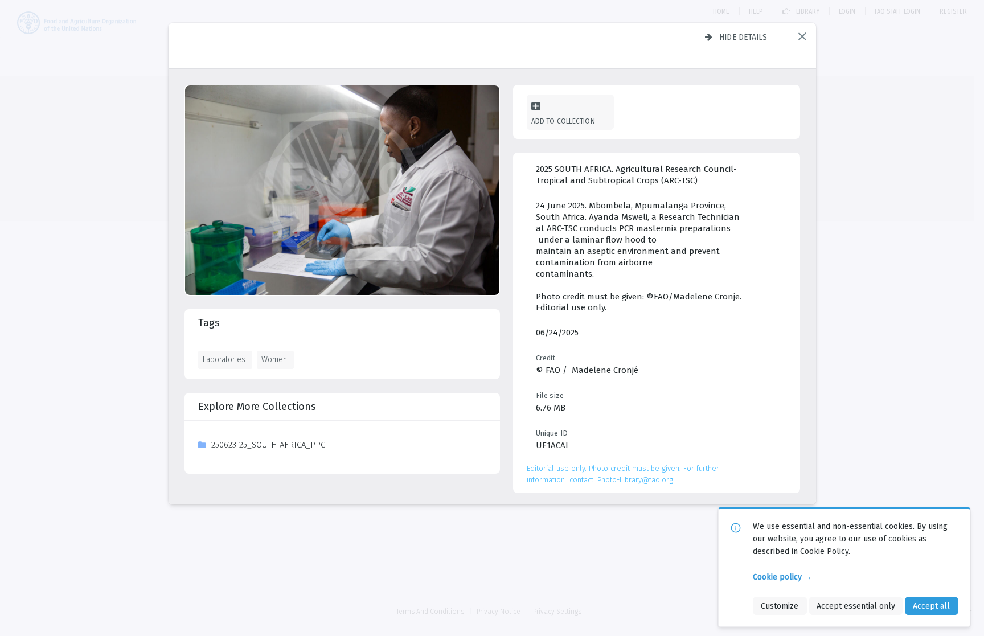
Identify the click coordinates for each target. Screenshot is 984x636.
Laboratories (224, 359)
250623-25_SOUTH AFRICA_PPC (268, 445)
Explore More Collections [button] (257, 406)
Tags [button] (209, 323)
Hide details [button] (743, 37)
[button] (802, 36)
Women (274, 359)
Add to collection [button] (563, 121)
